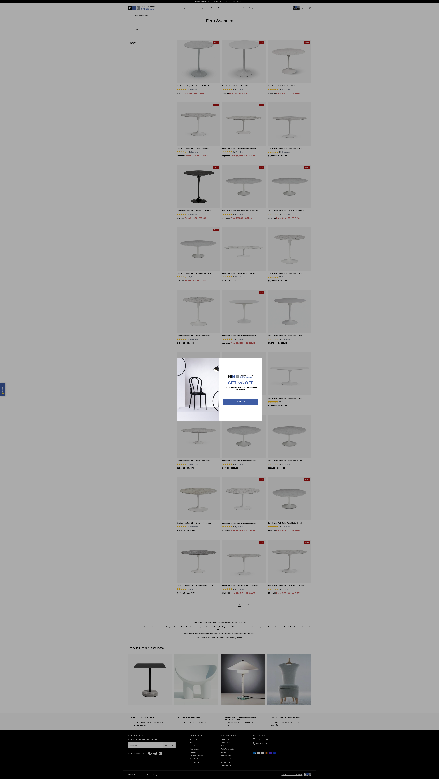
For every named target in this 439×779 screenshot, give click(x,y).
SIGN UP (241, 402)
